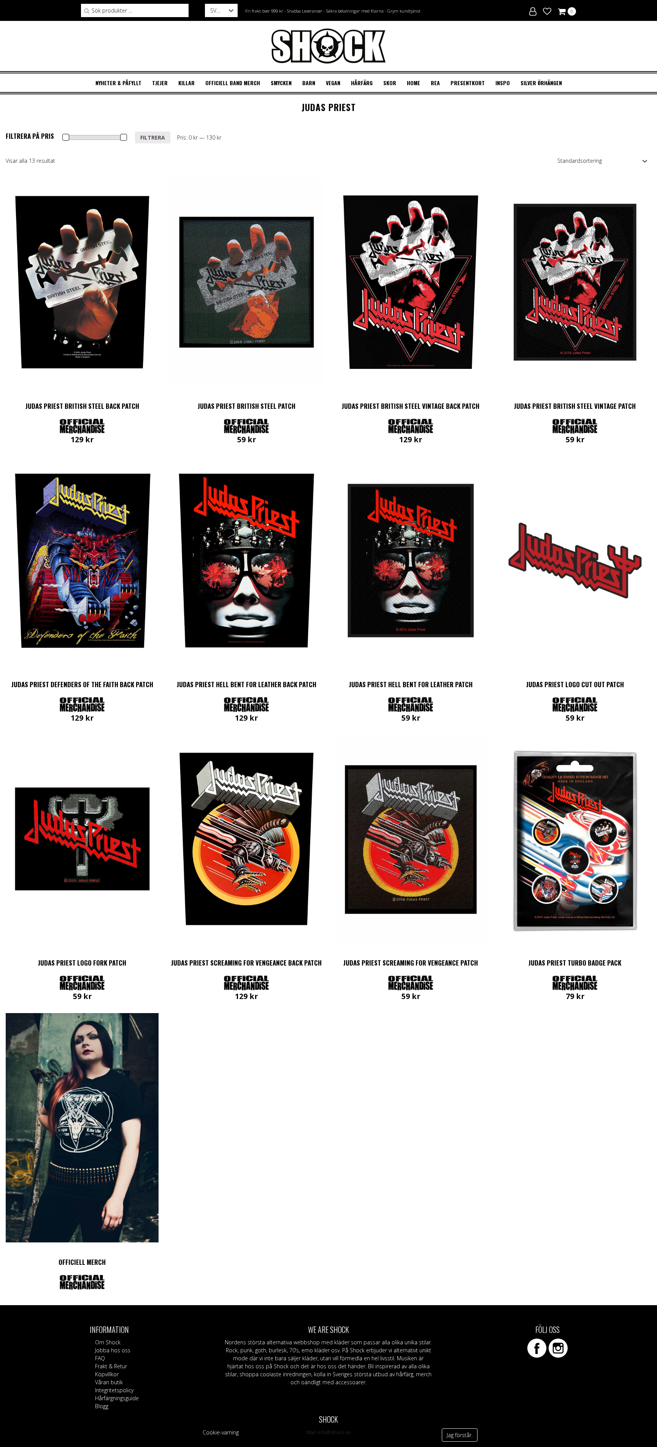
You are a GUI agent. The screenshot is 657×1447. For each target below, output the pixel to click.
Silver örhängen (541, 83)
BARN (308, 83)
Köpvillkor (107, 1374)
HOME (413, 83)
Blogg (101, 1406)
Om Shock (108, 1342)
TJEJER (160, 83)
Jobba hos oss (112, 1350)
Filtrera (152, 137)
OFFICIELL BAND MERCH (232, 83)
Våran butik (109, 1382)
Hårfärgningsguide (117, 1398)
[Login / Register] (532, 10)
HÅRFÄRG (362, 83)
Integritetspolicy (114, 1390)
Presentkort (468, 83)
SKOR (389, 83)
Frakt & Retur (111, 1366)
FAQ (100, 1358)
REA (435, 83)
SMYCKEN (281, 83)
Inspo (502, 83)
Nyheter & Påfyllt (118, 83)
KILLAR (186, 83)
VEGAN (333, 83)
